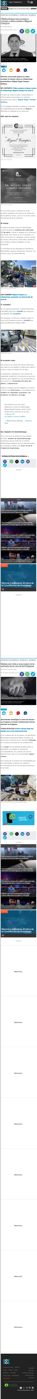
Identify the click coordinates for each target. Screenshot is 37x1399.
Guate (5, 1370)
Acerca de (31, 1370)
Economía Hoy (8, 1367)
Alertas (32, 15)
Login (11, 2)
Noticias (24, 15)
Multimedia (15, 1375)
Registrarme (18, 2)
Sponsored (6, 1378)
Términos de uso (29, 1375)
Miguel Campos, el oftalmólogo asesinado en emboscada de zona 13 (17, 297)
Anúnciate (31, 1368)
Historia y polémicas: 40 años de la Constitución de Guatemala (17, 584)
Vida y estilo (7, 1375)
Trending (13, 1372)
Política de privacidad (28, 1373)
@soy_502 (11, 414)
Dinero (11, 1370)
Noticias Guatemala (10, 15)
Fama (16, 1370)
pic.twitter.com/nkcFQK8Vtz (15, 416)
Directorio (31, 1377)
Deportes (6, 1372)
